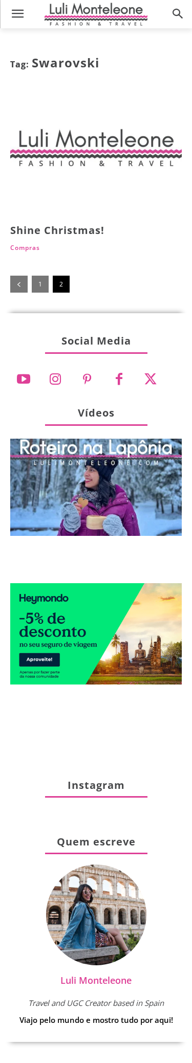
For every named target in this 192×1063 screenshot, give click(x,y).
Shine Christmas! (57, 230)
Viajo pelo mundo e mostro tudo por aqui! (96, 1020)
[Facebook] (118, 379)
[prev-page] (19, 284)
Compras (25, 248)
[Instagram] (55, 379)
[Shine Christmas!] (96, 152)
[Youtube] (23, 379)
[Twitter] (150, 379)
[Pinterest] (87, 379)
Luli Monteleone (96, 980)
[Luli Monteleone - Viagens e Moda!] (96, 14)
